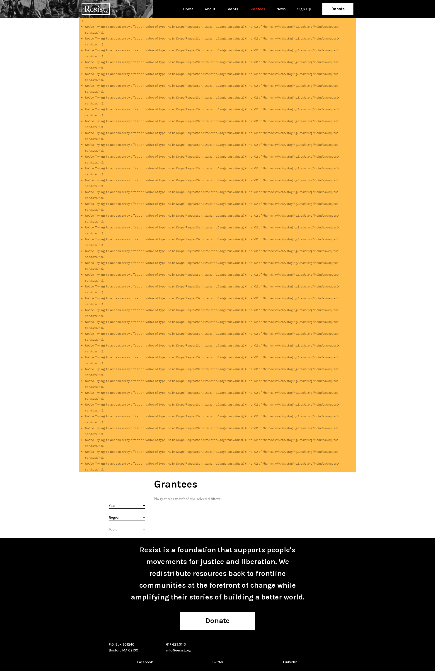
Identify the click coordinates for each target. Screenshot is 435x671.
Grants (232, 9)
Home (188, 9)
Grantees (257, 9)
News (281, 9)
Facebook (145, 662)
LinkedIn (290, 662)
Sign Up (304, 9)
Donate (338, 9)
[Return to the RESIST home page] (96, 9)
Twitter (217, 662)
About (210, 9)
